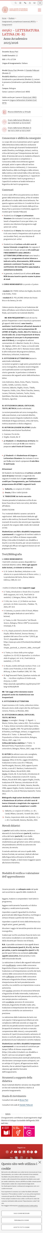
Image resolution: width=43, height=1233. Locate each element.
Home (4, 18)
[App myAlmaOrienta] (21, 1157)
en (40, 3)
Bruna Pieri (14, 51)
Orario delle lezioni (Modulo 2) (19, 128)
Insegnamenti (7, 25)
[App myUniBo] (16, 1157)
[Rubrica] (20, 3)
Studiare (12, 18)
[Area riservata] (30, 3)
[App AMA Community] (31, 1157)
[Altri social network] (35, 1152)
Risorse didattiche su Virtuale (19, 112)
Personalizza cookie (21, 1220)
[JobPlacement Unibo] (26, 1157)
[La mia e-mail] (34, 3)
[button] (35, 10)
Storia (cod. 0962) (30, 97)
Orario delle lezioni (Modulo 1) (19, 120)
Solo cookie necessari (21, 1213)
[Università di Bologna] (15, 9)
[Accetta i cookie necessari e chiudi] (39, 1162)
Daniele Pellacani (32, 70)
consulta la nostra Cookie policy (28, 1206)
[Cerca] (16, 3)
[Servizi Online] (25, 3)
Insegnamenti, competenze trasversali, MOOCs (19, 21)
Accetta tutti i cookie (21, 1227)
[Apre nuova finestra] (7, 1152)
